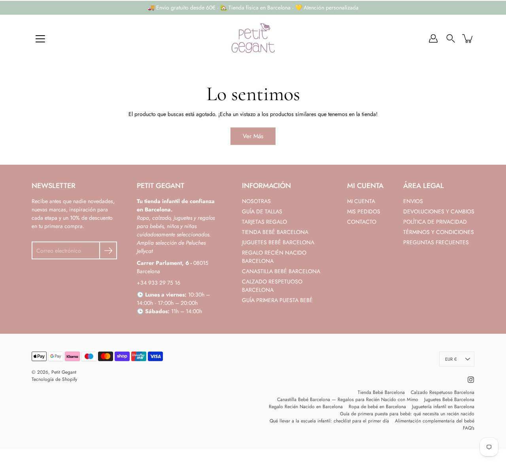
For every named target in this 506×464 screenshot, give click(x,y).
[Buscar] (450, 38)
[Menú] (40, 38)
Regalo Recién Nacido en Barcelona (306, 406)
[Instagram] (470, 380)
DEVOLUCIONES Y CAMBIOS (438, 211)
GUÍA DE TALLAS (262, 211)
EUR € (451, 359)
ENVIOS (413, 201)
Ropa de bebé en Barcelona (377, 406)
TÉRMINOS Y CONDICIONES (438, 232)
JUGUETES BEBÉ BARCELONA (278, 242)
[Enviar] (108, 250)
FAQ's (468, 428)
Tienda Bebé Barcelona (381, 392)
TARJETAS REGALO (264, 222)
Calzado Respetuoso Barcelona (442, 392)
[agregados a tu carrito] (468, 38)
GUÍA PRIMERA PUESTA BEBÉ (277, 300)
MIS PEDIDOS (363, 211)
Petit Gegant (63, 372)
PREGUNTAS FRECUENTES (436, 242)
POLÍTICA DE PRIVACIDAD (435, 222)
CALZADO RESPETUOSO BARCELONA (272, 286)
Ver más (253, 136)
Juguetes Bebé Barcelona (449, 399)
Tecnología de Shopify (54, 379)
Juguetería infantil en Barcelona (443, 406)
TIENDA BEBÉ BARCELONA (275, 232)
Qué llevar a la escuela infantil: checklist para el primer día (329, 420)
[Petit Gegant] (253, 38)
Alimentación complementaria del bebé (434, 420)
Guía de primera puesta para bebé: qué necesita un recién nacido (407, 413)
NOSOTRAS (256, 201)
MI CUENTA (361, 201)
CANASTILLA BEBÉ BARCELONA (281, 271)
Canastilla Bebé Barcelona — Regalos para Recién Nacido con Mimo (347, 399)
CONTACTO (361, 222)
